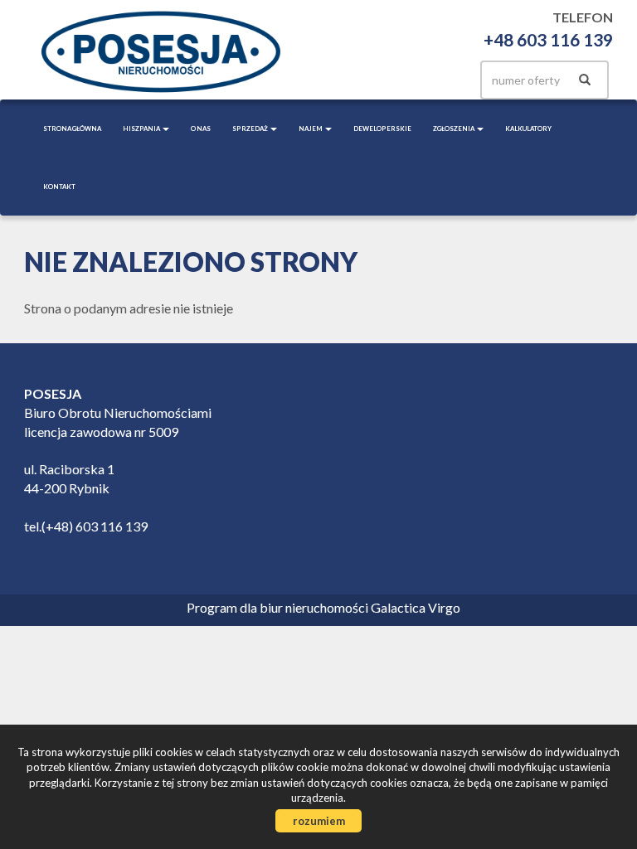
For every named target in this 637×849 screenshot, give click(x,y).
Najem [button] (311, 128)
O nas (201, 128)
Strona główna (72, 128)
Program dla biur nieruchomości (279, 607)
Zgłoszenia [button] (454, 128)
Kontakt (59, 186)
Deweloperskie (382, 128)
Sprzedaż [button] (250, 128)
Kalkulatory (528, 128)
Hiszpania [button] (142, 128)
